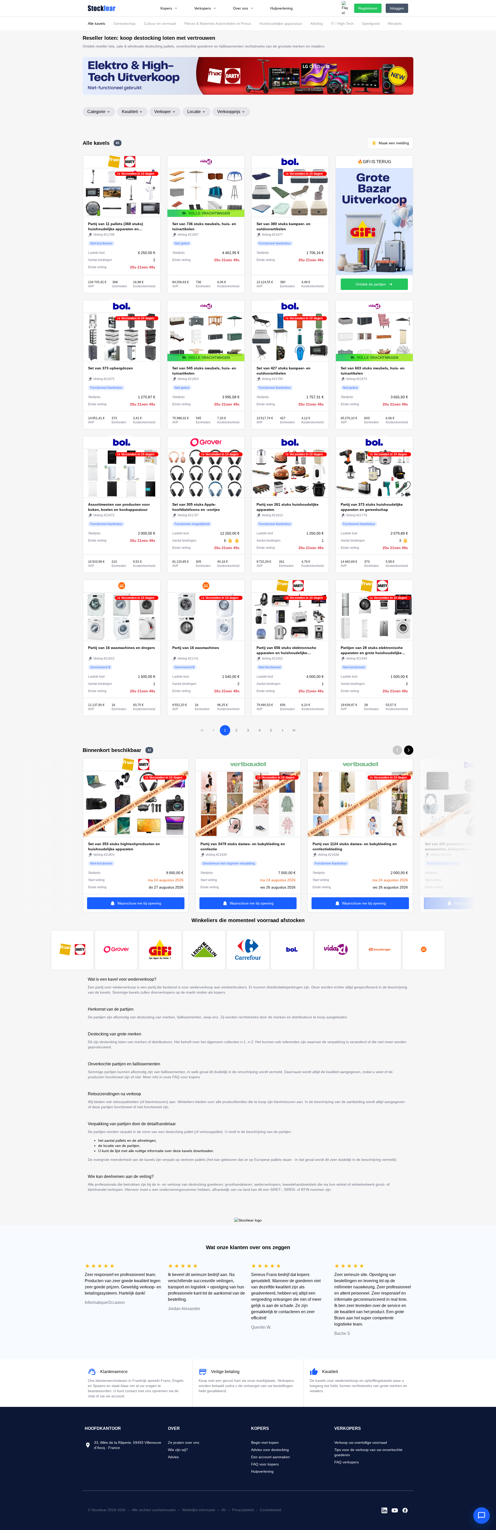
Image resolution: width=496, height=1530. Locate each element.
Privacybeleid (243, 1510)
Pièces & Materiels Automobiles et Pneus (217, 23)
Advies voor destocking (270, 1450)
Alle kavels (96, 23)
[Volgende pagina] (282, 730)
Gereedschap (124, 23)
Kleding (317, 23)
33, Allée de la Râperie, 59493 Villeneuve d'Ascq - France (127, 1445)
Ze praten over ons (183, 1442)
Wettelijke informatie (198, 1510)
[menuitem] (169, 8)
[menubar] (226, 8)
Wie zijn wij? (178, 1450)
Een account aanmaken (270, 1457)
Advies (173, 1457)
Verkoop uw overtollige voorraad (360, 1442)
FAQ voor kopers (265, 1464)
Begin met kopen (265, 1442)
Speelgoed (370, 23)
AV (223, 1510)
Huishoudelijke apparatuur (280, 23)
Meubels (395, 23)
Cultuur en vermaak (160, 23)
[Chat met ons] (481, 1515)
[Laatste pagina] (294, 730)
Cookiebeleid (270, 1510)
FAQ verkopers (346, 1462)
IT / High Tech (342, 23)
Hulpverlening (262, 1471)
